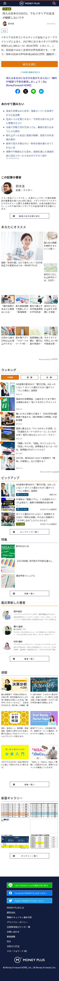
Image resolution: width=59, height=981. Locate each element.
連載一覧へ (29, 784)
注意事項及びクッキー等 (18, 926)
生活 (4, 30)
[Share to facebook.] (17, 91)
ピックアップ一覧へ (29, 532)
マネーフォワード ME (17, 951)
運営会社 (11, 912)
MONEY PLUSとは (15, 907)
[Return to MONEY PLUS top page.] (29, 3)
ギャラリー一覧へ (29, 856)
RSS (9, 941)
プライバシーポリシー (17, 922)
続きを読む (29, 64)
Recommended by (45, 359)
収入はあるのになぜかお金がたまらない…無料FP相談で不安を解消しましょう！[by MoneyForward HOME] (31, 81)
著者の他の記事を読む (29, 216)
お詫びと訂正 (13, 946)
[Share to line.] (33, 91)
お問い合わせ (13, 931)
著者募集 (11, 936)
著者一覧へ (29, 658)
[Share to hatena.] (41, 91)
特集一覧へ (29, 593)
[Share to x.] (25, 91)
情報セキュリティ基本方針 (19, 917)
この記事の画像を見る (29, 72)
